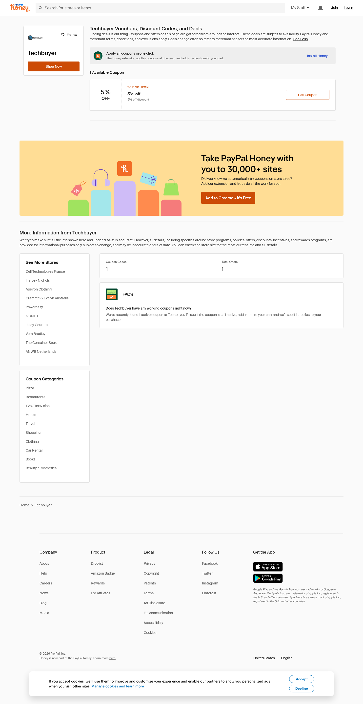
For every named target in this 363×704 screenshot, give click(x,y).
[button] (272, 658)
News (44, 593)
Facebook (210, 563)
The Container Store (41, 342)
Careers (46, 583)
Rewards (98, 583)
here (112, 658)
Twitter (207, 573)
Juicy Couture (37, 325)
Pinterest (209, 593)
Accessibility (153, 623)
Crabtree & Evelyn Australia (47, 298)
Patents (150, 583)
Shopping (33, 432)
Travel (30, 423)
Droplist (97, 563)
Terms (149, 593)
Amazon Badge (103, 573)
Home (24, 505)
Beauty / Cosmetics (41, 468)
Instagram (210, 583)
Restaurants (35, 397)
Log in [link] (348, 7)
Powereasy (34, 307)
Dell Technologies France (45, 271)
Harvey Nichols (38, 280)
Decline (301, 688)
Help (43, 573)
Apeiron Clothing (39, 289)
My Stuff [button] (298, 7)
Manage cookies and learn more (117, 686)
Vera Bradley (35, 333)
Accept (302, 679)
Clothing (32, 441)
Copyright (151, 573)
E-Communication (158, 613)
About (44, 563)
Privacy (149, 563)
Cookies (150, 632)
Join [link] (334, 7)
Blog (43, 603)
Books (30, 459)
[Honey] (20, 8)
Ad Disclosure (154, 603)
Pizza (30, 388)
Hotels (31, 415)
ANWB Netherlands (41, 351)
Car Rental (34, 450)
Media (44, 613)
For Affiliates (100, 593)
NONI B (32, 316)
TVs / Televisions (38, 406)
